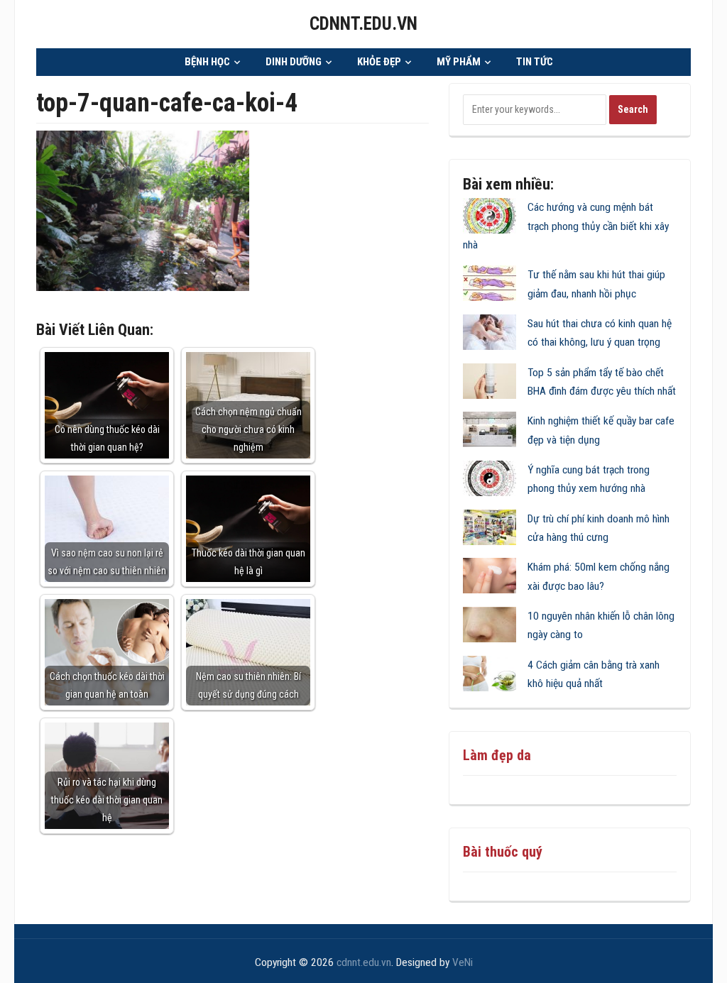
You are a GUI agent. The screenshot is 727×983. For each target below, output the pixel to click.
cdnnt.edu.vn (363, 23)
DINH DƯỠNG (294, 61)
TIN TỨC (534, 61)
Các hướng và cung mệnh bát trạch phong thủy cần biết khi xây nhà (566, 226)
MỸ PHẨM (459, 61)
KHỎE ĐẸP (379, 61)
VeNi (462, 962)
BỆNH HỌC (207, 61)
